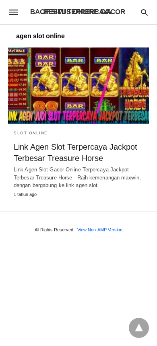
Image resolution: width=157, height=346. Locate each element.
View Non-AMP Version (99, 229)
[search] (144, 12)
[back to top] (139, 328)
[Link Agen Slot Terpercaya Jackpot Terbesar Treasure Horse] (78, 85)
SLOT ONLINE (31, 133)
